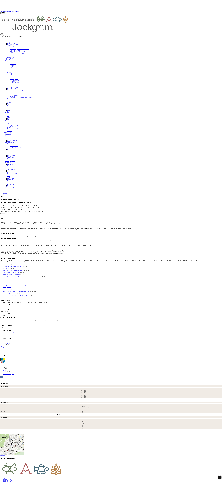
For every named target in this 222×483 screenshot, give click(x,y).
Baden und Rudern (11, 178)
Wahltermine (12, 91)
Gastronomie (10, 183)
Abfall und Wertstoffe (11, 157)
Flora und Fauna (10, 180)
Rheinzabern (9, 110)
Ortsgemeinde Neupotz (7, 480)
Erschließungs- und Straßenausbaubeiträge (11, 274)
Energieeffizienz (10, 156)
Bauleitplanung (8, 134)
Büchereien (9, 114)
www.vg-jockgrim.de (8, 374)
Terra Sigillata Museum (11, 169)
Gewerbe (11, 106)
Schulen (9, 117)
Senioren (9, 129)
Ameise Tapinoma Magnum (15, 150)
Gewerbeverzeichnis (9, 135)
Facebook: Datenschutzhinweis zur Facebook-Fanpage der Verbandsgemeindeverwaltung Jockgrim (22, 276)
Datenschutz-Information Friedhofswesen (11, 272)
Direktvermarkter (10, 184)
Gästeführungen (8, 190)
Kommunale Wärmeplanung (15, 144)
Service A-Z (9, 61)
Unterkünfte (9, 185)
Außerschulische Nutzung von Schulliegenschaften (13, 266)
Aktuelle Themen (8, 41)
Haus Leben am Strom (11, 164)
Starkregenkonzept (11, 154)
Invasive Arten (10, 149)
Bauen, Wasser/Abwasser (14, 80)
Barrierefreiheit (6, 353)
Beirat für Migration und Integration (14, 128)
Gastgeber (7, 181)
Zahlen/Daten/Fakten (11, 138)
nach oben (2, 347)
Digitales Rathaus (10, 57)
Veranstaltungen (13, 109)
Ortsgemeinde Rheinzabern (8, 481)
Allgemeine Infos (13, 64)
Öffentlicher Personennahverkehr (14, 140)
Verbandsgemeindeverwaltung (11, 58)
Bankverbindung (3, 380)
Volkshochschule (10, 119)
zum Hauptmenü (6, 2)
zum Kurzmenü (6, 3)
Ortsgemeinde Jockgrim (7, 479)
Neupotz (9, 105)
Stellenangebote (10, 46)
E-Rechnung (9, 63)
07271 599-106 (9, 340)
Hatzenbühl (9, 103)
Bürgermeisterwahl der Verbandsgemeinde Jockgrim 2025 (21, 97)
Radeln (8, 176)
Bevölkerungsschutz (11, 43)
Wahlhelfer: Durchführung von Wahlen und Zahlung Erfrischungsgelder (16, 295)
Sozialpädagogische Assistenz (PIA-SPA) (17, 53)
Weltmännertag (13, 126)
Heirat (11, 76)
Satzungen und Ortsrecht (12, 102)
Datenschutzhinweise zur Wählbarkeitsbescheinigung (13, 270)
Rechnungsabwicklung (7, 287)
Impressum (5, 350)
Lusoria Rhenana (10, 166)
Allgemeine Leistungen (14, 87)
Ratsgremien (7, 59)
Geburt (11, 74)
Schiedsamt (9, 131)
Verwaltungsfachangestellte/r (15, 50)
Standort (7, 136)
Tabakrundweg (10, 168)
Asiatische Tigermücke (14, 153)
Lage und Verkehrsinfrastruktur (13, 139)
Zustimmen (3, 13)
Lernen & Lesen (8, 113)
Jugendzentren (8, 121)
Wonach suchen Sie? (4, 36)
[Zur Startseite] (35, 32)
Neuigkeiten (9, 42)
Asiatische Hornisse (13, 151)
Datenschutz (5, 194)
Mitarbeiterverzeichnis (11, 88)
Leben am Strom (10, 179)
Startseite (5, 192)
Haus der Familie (8, 120)
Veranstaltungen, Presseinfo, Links (16, 147)
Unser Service (8, 60)
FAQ (10, 68)
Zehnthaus (9, 170)
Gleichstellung (10, 124)
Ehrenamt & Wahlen (13, 83)
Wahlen (8, 89)
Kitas (8, 116)
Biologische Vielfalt (11, 155)
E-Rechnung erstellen (14, 67)
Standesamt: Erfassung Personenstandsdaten (12, 289)
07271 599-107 (9, 332)
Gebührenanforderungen (8, 278)
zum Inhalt (5, 1)
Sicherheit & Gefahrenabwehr (15, 82)
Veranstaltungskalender (9, 187)
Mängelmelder (10, 98)
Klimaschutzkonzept (14, 146)
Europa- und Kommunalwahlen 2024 (17, 90)
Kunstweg (9, 165)
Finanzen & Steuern (13, 81)
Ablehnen (2, 12)
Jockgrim (9, 104)
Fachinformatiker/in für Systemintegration (18, 51)
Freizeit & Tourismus (7, 162)
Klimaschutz (9, 143)
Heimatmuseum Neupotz (12, 172)
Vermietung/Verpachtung (10, 161)
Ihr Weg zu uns (3, 433)
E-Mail (7, 335)
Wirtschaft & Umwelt (7, 132)
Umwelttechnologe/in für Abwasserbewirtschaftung (20, 49)
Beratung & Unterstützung (10, 123)
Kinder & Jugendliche (14, 79)
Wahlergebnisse (13, 94)
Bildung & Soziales (6, 112)
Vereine (11, 108)
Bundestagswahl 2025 (14, 95)
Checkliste (12, 65)
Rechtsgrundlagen (13, 69)
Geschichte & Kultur (9, 163)
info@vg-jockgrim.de (92, 320)
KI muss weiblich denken (14, 125)
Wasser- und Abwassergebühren (9, 293)
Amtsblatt (9, 45)
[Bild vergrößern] (111, 468)
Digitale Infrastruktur (11, 141)
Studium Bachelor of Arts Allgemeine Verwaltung (19, 54)
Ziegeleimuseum (10, 171)
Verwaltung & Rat (6, 39)
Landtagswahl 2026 (13, 96)
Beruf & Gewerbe (13, 75)
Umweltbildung (10, 118)
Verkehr (11, 78)
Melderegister (5, 282)
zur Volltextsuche (6, 5)
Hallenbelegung (8, 188)
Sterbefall (12, 73)
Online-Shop (7, 111)
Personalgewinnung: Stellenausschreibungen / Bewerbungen (15, 285)
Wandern (9, 177)
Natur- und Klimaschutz (9, 142)
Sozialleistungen (13, 84)
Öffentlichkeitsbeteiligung (12, 44)
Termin (8, 71)
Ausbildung (9, 47)
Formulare (9, 72)
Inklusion (9, 127)
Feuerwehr (7, 99)
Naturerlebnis (7, 175)
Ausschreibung (10, 56)
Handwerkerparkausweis (10, 159)
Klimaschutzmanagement (15, 148)
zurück (1, 346)
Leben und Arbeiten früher (12, 173)
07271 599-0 (7, 370)
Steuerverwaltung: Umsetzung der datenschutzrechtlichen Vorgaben (16, 291)
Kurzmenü (5, 193)
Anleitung (11, 66)
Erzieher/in (12, 52)
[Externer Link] (111, 377)
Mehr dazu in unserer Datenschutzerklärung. (9, 11)
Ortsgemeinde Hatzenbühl (8, 478)
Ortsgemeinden (8, 101)
